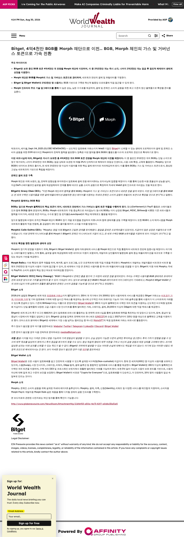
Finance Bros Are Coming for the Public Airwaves (34, 4)
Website (58, 326)
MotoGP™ (98, 320)
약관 (84, 349)
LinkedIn (88, 326)
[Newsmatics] (6, 278)
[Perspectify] (6, 265)
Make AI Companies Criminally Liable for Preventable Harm (111, 4)
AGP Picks (9, 4)
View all (177, 4)
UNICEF (100, 316)
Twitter (67, 326)
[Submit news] (6, 258)
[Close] (52, 478)
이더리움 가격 (21, 299)
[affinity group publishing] (6, 272)
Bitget (115, 148)
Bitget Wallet (85, 303)
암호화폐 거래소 (55, 295)
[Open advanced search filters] (156, 36)
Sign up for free (29, 523)
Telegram (78, 326)
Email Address (15, 511)
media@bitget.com (71, 332)
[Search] (149, 36)
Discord (99, 326)
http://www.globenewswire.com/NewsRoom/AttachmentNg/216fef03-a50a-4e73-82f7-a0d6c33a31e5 (64, 403)
